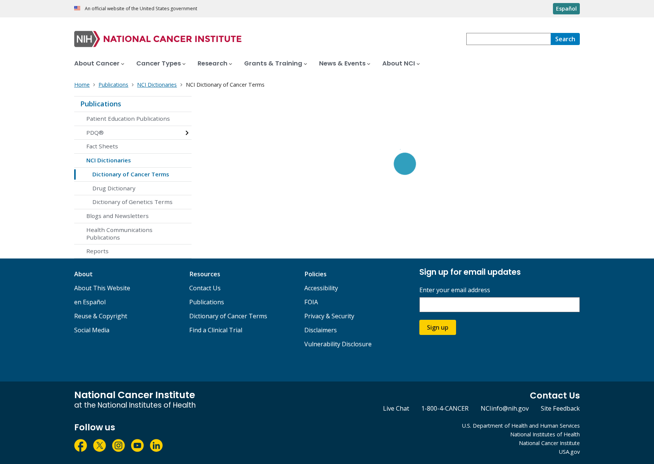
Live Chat (396, 408)
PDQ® (95, 132)
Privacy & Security (329, 316)
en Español (90, 302)
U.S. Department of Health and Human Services (521, 425)
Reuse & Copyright (100, 316)
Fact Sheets (102, 146)
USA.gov (569, 451)
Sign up (437, 327)
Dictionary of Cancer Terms (130, 174)
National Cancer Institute (549, 443)
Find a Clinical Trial (215, 330)
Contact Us (205, 288)
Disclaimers (320, 330)
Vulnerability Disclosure (338, 344)
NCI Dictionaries (108, 160)
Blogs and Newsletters (117, 216)
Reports (97, 251)
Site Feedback (560, 408)
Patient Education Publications (128, 118)
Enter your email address (454, 290)
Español (566, 8)
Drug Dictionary (113, 188)
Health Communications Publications (119, 233)
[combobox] (508, 39)
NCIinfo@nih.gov (505, 408)
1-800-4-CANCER (445, 408)
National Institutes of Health (545, 434)
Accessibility (321, 288)
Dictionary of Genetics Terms (132, 202)
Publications (100, 103)
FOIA (311, 302)
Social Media (91, 330)
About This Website (102, 288)
